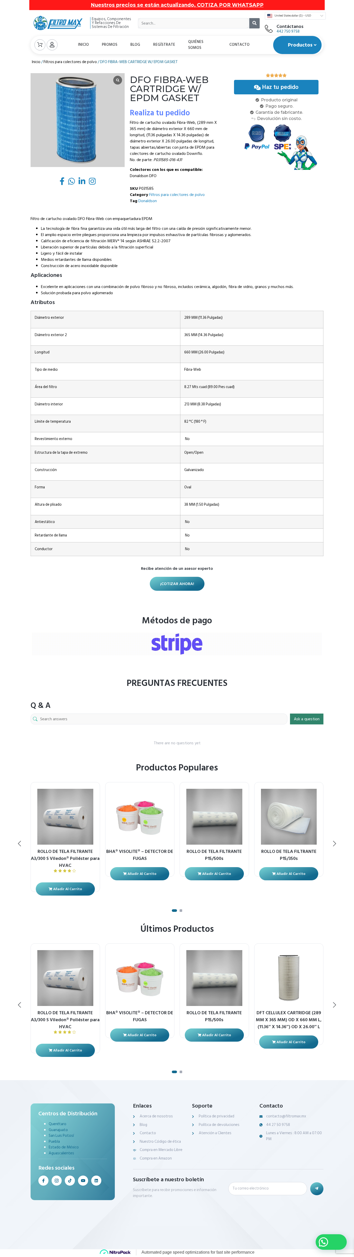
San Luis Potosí (61, 1135)
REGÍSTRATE (164, 44)
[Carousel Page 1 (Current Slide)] (174, 910)
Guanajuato (58, 1130)
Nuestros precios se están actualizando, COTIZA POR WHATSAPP (177, 5)
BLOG (135, 44)
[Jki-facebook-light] (43, 1181)
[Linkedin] (96, 1181)
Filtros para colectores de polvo (70, 62)
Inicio (36, 62)
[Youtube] (83, 1181)
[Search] (254, 23)
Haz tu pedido (280, 87)
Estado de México (64, 1147)
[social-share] (62, 181)
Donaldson (147, 201)
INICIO (83, 44)
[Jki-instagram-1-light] (57, 1181)
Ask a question (307, 719)
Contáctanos (290, 26)
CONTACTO (239, 44)
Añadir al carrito (67, 889)
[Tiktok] (70, 1181)
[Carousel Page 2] (181, 910)
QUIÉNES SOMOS (195, 45)
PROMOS (109, 44)
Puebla (54, 1141)
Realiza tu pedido (160, 113)
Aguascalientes (61, 1153)
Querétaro (57, 1124)
